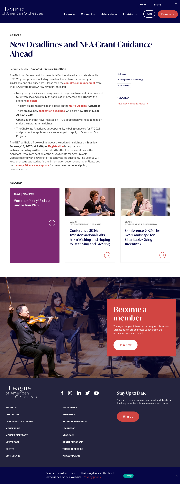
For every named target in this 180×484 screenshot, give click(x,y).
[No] (176, 475)
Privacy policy (92, 477)
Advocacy (122, 74)
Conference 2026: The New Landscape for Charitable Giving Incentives (142, 237)
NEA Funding (124, 85)
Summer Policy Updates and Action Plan (32, 202)
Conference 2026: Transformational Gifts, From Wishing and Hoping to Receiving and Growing (90, 237)
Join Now (125, 345)
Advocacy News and (131, 103)
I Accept (128, 476)
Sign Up (128, 416)
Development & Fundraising (130, 80)
